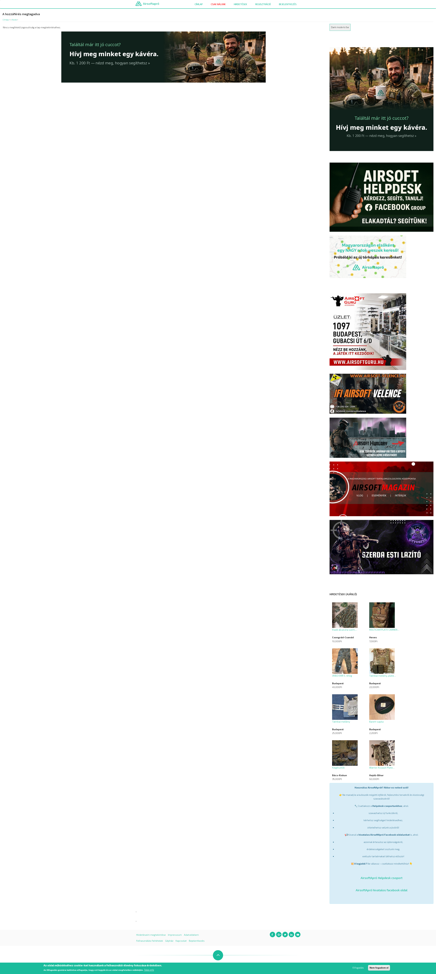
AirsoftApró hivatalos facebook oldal (381, 890)
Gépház (169, 940)
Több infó (149, 970)
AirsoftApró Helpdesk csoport (381, 878)
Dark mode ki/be (340, 27)
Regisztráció (263, 4)
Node (14, 20)
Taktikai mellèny (341, 721)
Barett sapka (376, 721)
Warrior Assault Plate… (382, 767)
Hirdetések (240, 4)
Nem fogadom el (379, 967)
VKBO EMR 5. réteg (342, 675)
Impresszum (175, 934)
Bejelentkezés (288, 4)
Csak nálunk (218, 4)
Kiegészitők (338, 767)
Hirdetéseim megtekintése (151, 934)
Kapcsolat (181, 940)
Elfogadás (358, 967)
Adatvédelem (191, 934)
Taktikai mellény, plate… (382, 675)
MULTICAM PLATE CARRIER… (384, 629)
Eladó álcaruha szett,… (344, 629)
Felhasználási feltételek (149, 940)
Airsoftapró (151, 3)
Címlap (199, 4)
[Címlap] (138, 3)
